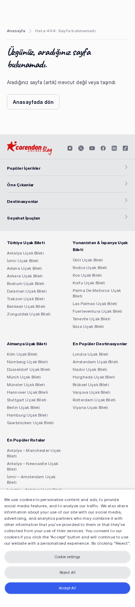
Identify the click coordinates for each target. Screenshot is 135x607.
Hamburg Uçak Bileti (27, 415)
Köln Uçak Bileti (22, 354)
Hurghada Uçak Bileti (94, 377)
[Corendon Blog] (29, 148)
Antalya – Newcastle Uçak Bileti (32, 466)
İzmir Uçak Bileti (22, 260)
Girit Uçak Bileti (88, 259)
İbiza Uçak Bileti (88, 326)
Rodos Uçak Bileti (90, 267)
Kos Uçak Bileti (87, 275)
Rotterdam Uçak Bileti (94, 399)
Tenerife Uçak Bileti (91, 318)
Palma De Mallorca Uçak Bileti (97, 293)
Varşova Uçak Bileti (91, 392)
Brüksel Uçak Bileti (91, 384)
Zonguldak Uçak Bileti (29, 313)
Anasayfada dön (33, 102)
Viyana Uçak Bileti (90, 407)
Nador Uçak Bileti (90, 369)
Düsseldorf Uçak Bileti (28, 369)
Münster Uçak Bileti (26, 384)
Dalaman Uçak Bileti (27, 291)
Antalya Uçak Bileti (25, 253)
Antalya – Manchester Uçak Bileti (34, 453)
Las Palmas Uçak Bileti (95, 303)
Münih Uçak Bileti (24, 377)
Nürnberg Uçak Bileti (27, 361)
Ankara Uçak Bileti (25, 275)
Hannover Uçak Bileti (27, 392)
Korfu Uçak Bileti (89, 282)
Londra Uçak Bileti (91, 354)
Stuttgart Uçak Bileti (26, 399)
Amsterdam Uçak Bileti (95, 361)
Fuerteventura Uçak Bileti (98, 311)
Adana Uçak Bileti (24, 268)
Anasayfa (16, 30)
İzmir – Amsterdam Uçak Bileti (31, 479)
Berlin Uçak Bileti (23, 407)
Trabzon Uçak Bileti (26, 298)
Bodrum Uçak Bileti (26, 283)
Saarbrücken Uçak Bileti (30, 422)
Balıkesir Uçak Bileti (26, 306)
